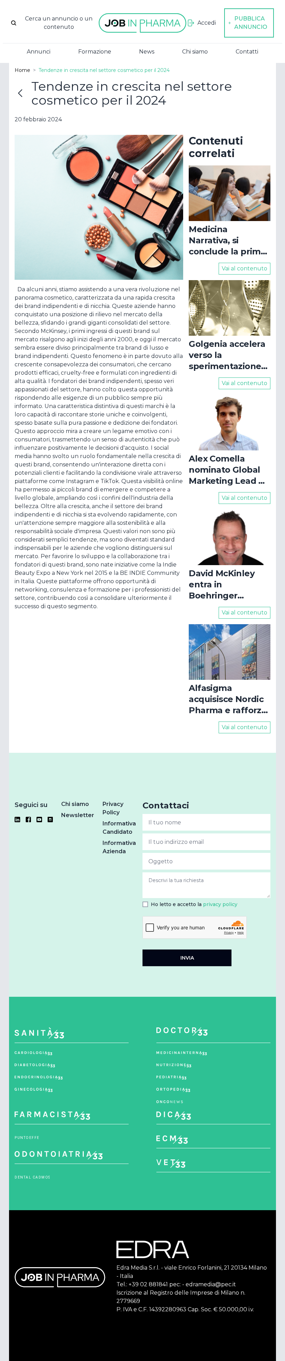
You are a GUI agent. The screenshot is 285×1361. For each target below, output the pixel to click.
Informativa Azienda (119, 847)
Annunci (38, 51)
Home (22, 70)
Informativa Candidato (119, 827)
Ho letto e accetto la (194, 904)
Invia (187, 958)
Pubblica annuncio (250, 22)
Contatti (247, 51)
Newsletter (77, 815)
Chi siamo (195, 51)
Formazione (94, 51)
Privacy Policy (113, 808)
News (146, 51)
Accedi (206, 22)
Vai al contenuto (244, 268)
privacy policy (220, 904)
